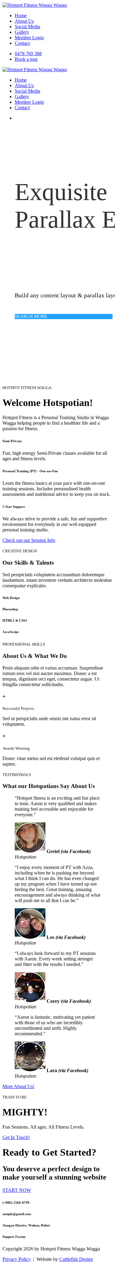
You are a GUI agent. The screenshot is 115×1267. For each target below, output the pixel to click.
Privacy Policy (16, 1259)
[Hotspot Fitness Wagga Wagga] (34, 5)
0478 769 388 (28, 53)
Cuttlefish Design (76, 1259)
